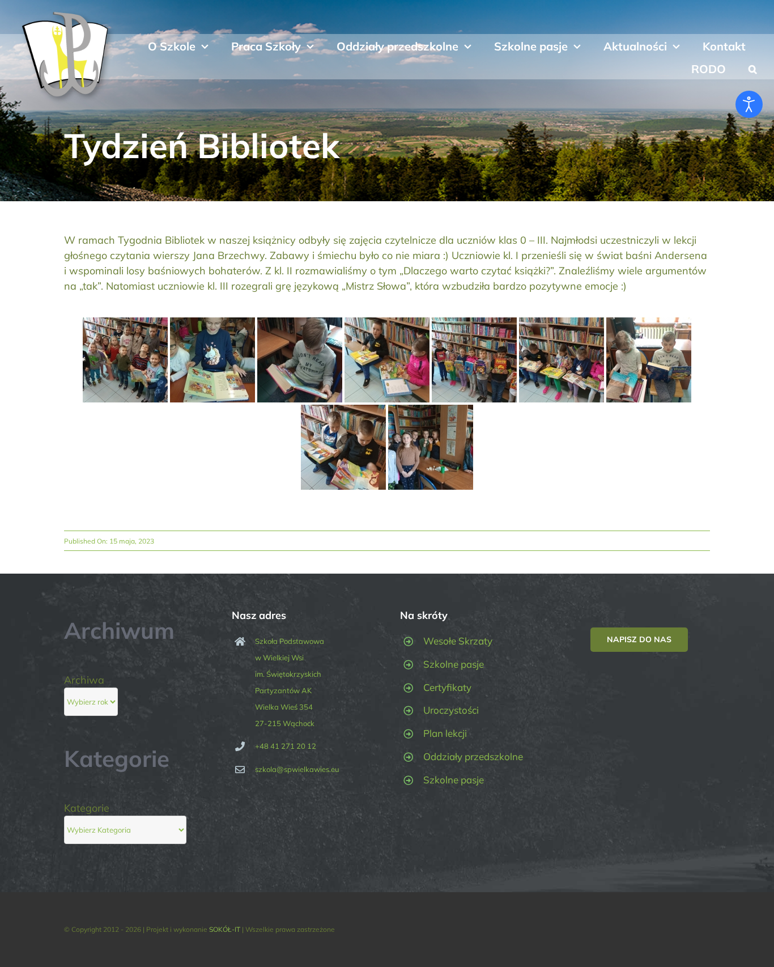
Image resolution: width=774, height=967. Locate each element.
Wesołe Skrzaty (457, 641)
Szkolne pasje (453, 664)
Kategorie (86, 808)
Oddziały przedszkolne (473, 756)
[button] (753, 68)
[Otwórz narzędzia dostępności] (749, 104)
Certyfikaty (447, 687)
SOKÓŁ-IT (224, 929)
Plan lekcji (445, 733)
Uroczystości (451, 710)
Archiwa (84, 679)
